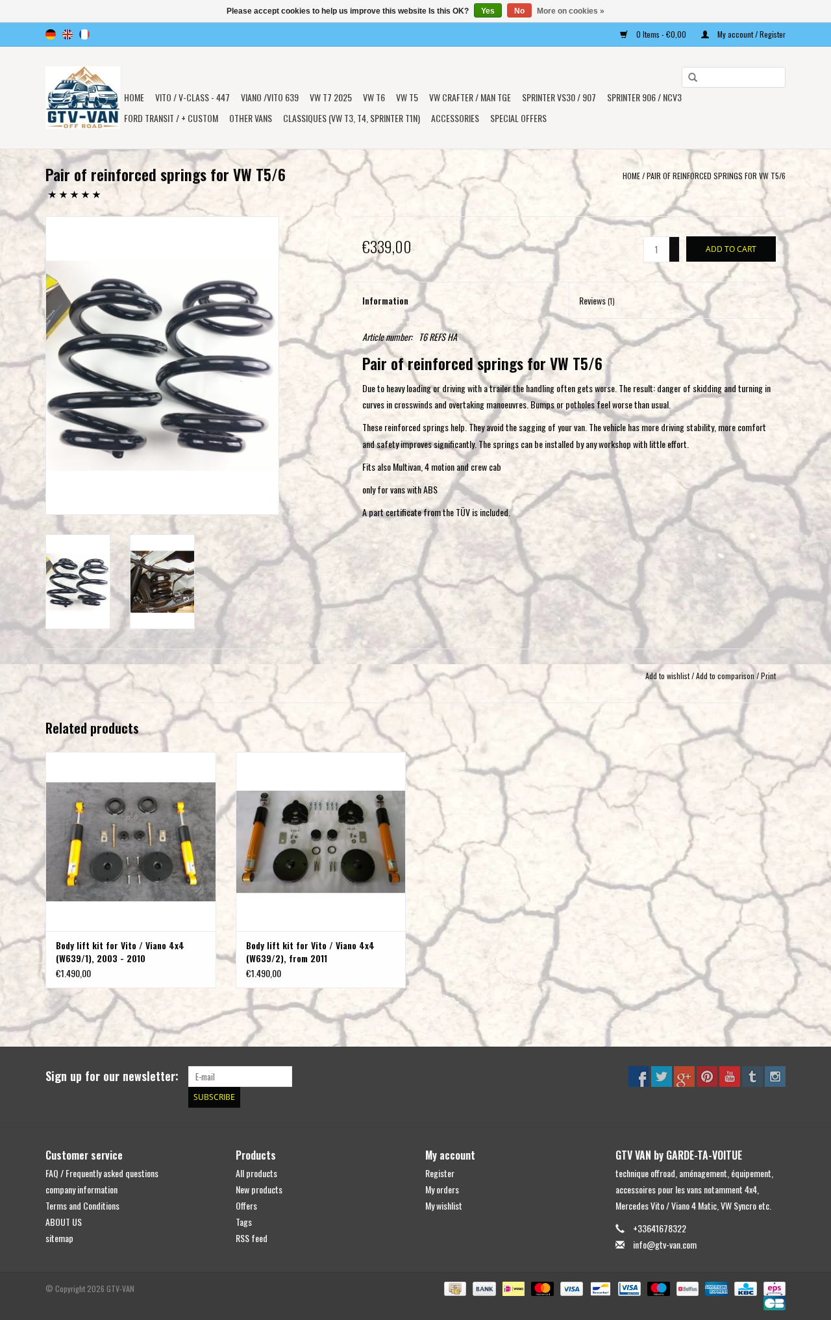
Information (385, 300)
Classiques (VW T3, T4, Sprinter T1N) (351, 118)
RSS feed (251, 1238)
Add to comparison (726, 675)
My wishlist (443, 1205)
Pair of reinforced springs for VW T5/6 (716, 175)
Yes (488, 11)
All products (256, 1173)
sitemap (59, 1238)
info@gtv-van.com (665, 1244)
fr (84, 34)
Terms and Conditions (82, 1205)
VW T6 (374, 97)
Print (768, 675)
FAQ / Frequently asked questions (101, 1173)
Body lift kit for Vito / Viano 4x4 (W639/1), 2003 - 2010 (120, 952)
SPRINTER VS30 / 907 (559, 97)
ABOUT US (63, 1221)
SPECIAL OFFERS (518, 118)
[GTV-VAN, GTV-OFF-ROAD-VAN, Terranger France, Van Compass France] (82, 97)
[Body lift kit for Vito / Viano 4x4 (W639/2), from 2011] (321, 841)
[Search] (688, 78)
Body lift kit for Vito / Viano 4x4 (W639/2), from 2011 (310, 952)
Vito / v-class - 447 (192, 97)
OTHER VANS (250, 118)
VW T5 (407, 97)
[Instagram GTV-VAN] (775, 1076)
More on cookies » (570, 11)
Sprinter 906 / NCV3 (644, 97)
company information (81, 1189)
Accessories (455, 118)
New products (259, 1189)
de (50, 34)
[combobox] (734, 77)
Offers (246, 1205)
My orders (442, 1189)
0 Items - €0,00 (661, 34)
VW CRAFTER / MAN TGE (470, 97)
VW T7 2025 (331, 97)
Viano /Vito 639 (270, 97)
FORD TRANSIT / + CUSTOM (171, 118)
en (67, 34)
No (519, 11)
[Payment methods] (454, 1287)
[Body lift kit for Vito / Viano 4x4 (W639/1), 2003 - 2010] (130, 841)
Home (134, 97)
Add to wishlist (667, 675)
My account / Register (750, 34)
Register (439, 1173)
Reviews (597, 300)
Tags (244, 1221)
